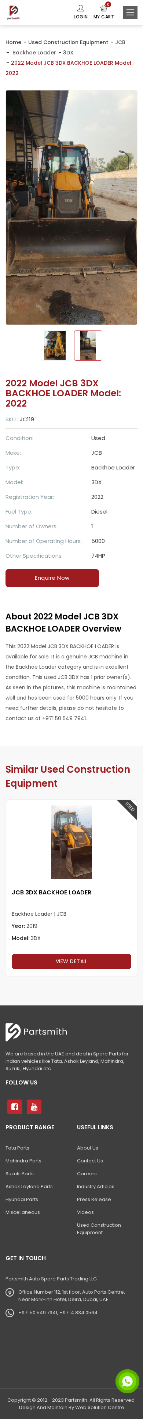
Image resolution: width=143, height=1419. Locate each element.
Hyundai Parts (22, 1199)
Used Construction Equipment (68, 42)
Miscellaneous (23, 1212)
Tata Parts (17, 1147)
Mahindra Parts (23, 1160)
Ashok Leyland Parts (29, 1186)
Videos (85, 1212)
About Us (87, 1147)
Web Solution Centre (99, 1407)
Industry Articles (95, 1186)
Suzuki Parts (20, 1173)
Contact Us (90, 1160)
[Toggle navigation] (130, 12)
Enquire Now (52, 578)
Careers (87, 1173)
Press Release (94, 1199)
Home (13, 42)
